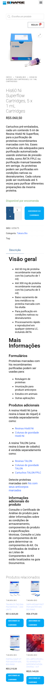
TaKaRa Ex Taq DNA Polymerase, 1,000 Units (14, 607)
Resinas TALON (23, 461)
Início (9, 77)
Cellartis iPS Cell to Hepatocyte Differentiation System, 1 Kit (35, 663)
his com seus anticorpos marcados (23, 487)
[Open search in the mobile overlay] (25, 16)
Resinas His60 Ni (24, 428)
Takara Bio (20, 77)
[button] (40, 2)
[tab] (15, 250)
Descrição (15, 250)
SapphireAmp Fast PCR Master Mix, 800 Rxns (35, 607)
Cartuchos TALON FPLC (28, 472)
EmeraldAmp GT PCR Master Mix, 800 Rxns (14, 661)
